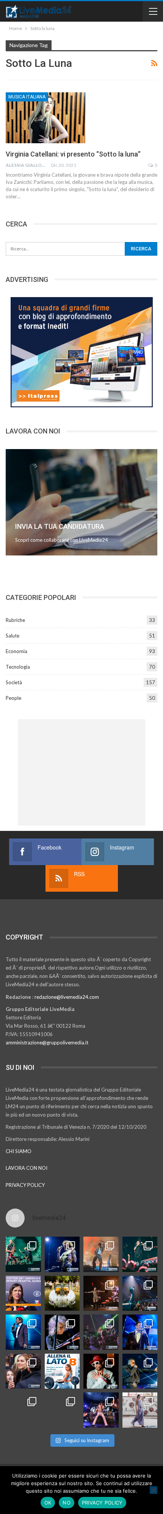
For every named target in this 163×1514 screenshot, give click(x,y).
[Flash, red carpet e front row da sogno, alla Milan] (23, 1371)
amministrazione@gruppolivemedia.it (47, 1042)
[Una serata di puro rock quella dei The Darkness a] (62, 1254)
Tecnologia (18, 667)
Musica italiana (26, 97)
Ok (48, 1503)
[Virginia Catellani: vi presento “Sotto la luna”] (45, 117)
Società (14, 682)
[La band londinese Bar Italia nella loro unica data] (101, 1332)
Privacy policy (102, 1503)
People (13, 698)
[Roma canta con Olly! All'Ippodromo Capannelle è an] (101, 1254)
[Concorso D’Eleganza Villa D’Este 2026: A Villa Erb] (62, 1293)
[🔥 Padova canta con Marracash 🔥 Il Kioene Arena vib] (140, 1371)
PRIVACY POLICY (25, 1185)
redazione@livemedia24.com (66, 997)
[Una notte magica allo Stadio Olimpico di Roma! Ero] (140, 1254)
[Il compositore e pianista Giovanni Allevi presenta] (62, 1332)
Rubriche (15, 620)
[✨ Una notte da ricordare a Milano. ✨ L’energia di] (62, 1410)
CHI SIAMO (18, 1151)
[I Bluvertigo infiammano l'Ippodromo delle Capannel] (23, 1254)
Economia (16, 651)
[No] (153, 1490)
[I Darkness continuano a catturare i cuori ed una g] (101, 1410)
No (67, 1503)
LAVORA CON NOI (26, 1168)
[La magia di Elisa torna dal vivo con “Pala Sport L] (101, 1293)
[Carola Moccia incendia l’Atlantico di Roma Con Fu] (23, 1410)
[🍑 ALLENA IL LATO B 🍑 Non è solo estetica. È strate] (62, 1371)
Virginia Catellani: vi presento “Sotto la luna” (73, 154)
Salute (12, 636)
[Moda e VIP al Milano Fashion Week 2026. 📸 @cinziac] (101, 1371)
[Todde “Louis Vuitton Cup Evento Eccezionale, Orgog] (23, 1293)
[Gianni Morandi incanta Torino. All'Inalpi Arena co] (23, 1332)
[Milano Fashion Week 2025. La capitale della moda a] (140, 1410)
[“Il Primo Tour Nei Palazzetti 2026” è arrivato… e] (140, 1293)
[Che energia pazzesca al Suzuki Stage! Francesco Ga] (140, 1332)
